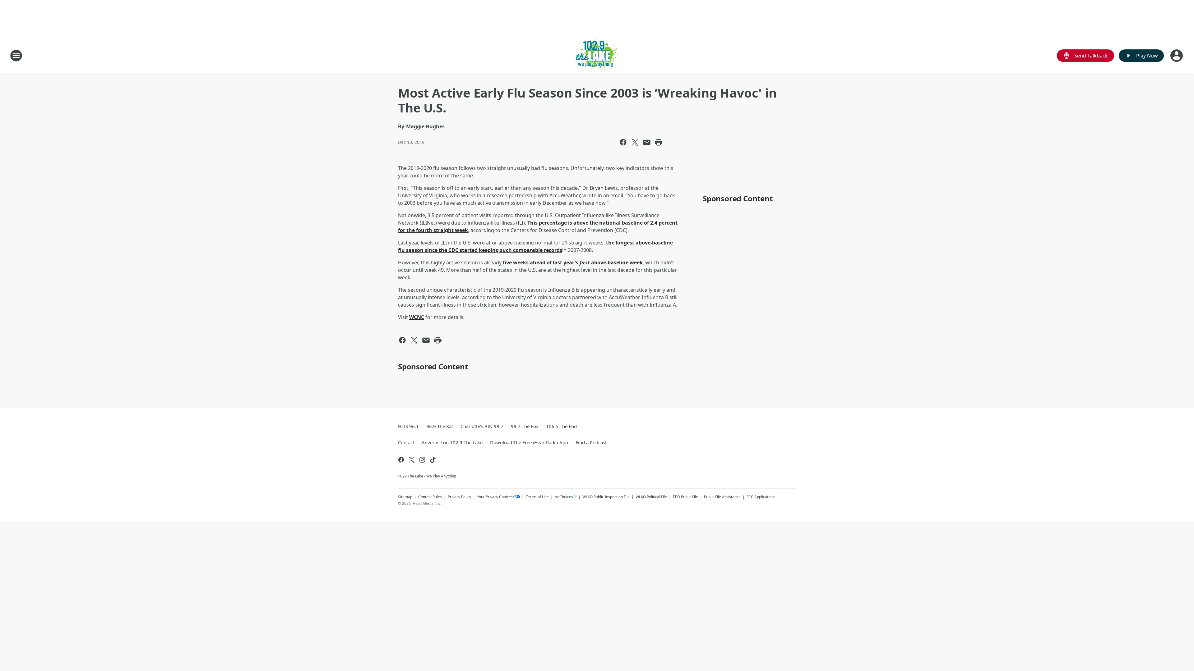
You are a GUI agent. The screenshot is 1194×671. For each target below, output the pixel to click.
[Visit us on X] (411, 459)
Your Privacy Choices (495, 497)
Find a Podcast (591, 442)
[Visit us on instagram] (422, 459)
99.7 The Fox (525, 426)
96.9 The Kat (439, 426)
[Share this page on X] (635, 142)
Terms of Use (537, 497)
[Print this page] (658, 142)
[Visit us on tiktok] (433, 459)
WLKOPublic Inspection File (606, 496)
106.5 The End (561, 426)
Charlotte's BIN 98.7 (481, 426)
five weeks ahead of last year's (541, 262)
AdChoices (564, 497)
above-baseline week (616, 262)
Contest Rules (430, 497)
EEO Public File (685, 497)
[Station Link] (597, 55)
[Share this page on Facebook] (623, 142)
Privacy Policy (459, 497)
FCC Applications (761, 496)
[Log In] (1177, 55)
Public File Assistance (722, 497)
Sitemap (405, 497)
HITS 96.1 (408, 426)
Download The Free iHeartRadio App (529, 442)
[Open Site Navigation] (16, 55)
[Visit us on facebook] (401, 459)
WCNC (416, 317)
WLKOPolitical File (651, 497)
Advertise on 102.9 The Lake (452, 442)
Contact (406, 442)
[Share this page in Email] (646, 142)
